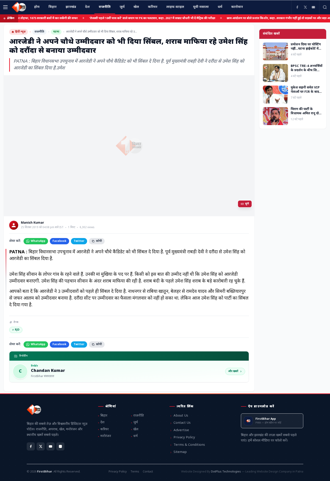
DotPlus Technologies (226, 472)
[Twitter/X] (41, 446)
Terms (134, 472)
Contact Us (182, 423)
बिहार (103, 416)
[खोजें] (324, 7)
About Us (181, 416)
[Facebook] (297, 7)
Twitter (79, 241)
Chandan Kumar (48, 370)
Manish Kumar (32, 223)
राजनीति (39, 32)
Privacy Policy (184, 437)
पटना (56, 32)
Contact (148, 472)
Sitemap (180, 452)
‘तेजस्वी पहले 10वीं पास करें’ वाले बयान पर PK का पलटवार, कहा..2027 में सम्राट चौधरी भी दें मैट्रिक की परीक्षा (140, 18)
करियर (104, 429)
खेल (135, 429)
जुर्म (135, 422)
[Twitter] (305, 7)
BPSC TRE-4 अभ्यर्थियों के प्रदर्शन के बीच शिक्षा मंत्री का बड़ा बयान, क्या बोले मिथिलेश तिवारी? (306, 72)
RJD (16, 330)
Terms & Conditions (189, 445)
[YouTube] (313, 7)
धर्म (135, 436)
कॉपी (99, 241)
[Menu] (5, 7)
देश (102, 422)
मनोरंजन (105, 436)
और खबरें (233, 371)
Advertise (181, 430)
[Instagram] (60, 446)
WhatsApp (38, 241)
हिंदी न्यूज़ (20, 32)
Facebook (59, 241)
